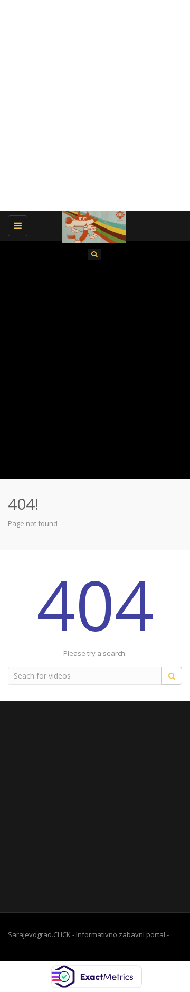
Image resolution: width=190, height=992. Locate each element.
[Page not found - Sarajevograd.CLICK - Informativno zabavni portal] (92, 224)
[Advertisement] (95, 106)
